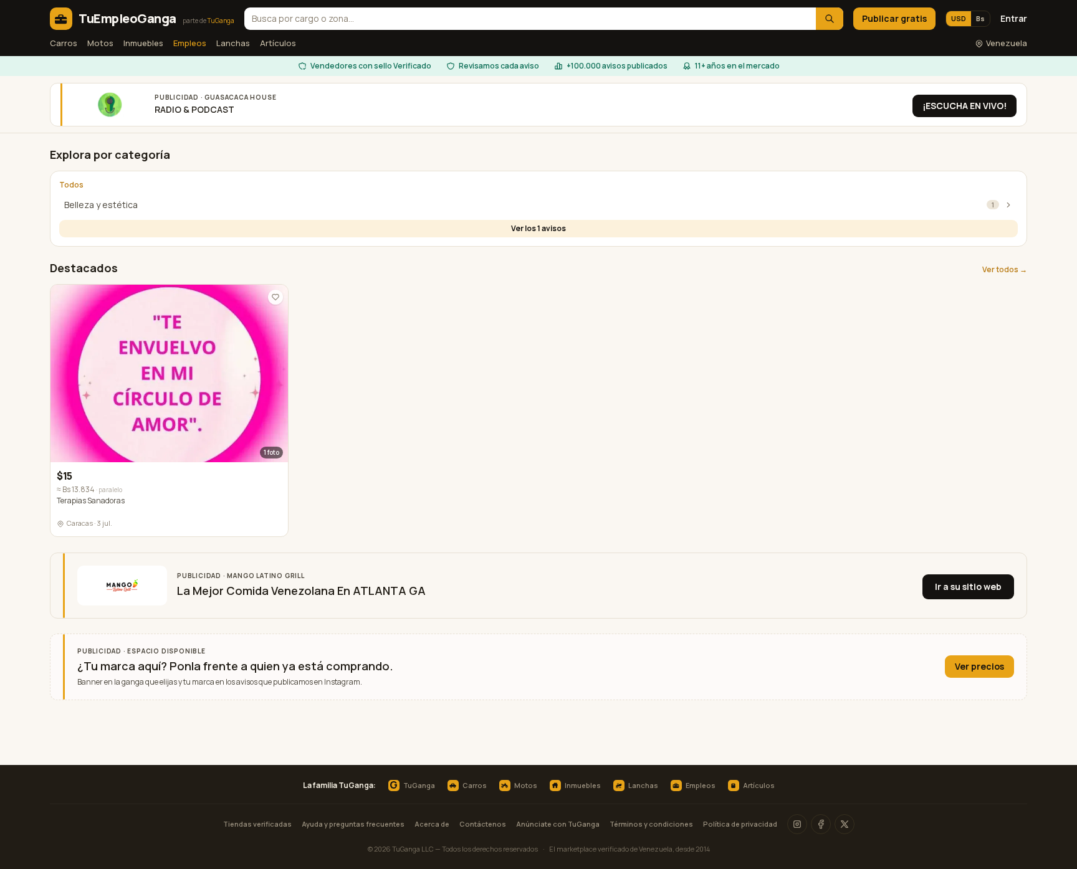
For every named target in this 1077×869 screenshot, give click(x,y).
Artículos (278, 43)
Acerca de (431, 824)
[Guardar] (275, 297)
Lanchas (233, 43)
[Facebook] (821, 824)
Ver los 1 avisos (538, 228)
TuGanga (412, 785)
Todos (71, 185)
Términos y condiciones (651, 824)
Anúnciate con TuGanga (558, 824)
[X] (844, 824)
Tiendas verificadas (257, 824)
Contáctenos (482, 824)
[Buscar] (829, 18)
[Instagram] (797, 824)
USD (958, 18)
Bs (980, 18)
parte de (208, 20)
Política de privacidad (740, 824)
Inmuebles (143, 43)
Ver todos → (1004, 270)
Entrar (1013, 18)
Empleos (189, 43)
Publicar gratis (894, 18)
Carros (63, 43)
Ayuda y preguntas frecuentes (353, 824)
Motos (100, 43)
